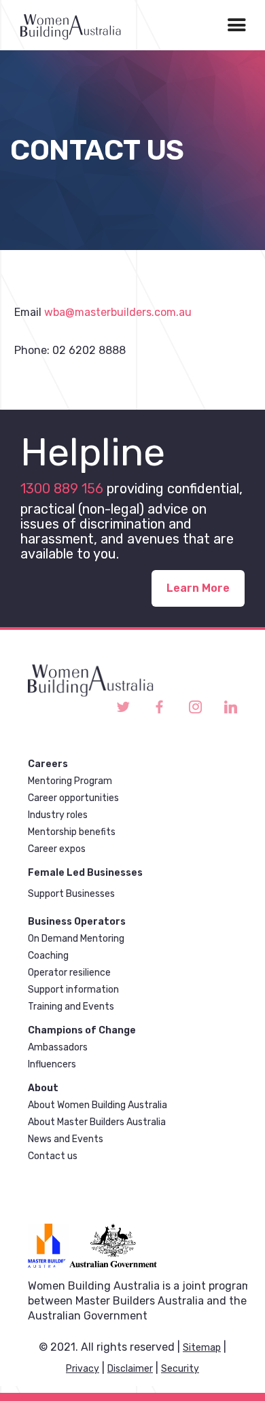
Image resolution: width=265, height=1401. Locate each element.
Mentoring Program (70, 781)
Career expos (57, 849)
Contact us (52, 1156)
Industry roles (58, 815)
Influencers (52, 1064)
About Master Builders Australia (97, 1122)
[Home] (65, 25)
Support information (73, 989)
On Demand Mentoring (76, 938)
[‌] (123, 707)
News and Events (65, 1139)
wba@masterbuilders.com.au (118, 312)
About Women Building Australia (97, 1105)
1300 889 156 (61, 488)
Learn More (198, 588)
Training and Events (71, 1006)
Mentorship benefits (72, 832)
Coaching (48, 955)
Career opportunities (73, 798)
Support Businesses (71, 894)
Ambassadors (58, 1047)
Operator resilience (69, 972)
